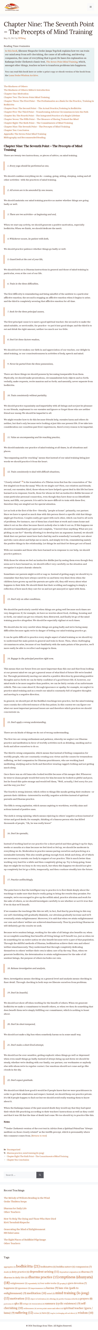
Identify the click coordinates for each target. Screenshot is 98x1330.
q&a (18, 1303)
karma (52, 1288)
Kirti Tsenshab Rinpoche (17, 1222)
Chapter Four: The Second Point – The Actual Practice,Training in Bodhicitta (42, 108)
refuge (27, 1304)
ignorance (24, 1288)
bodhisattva (48, 1266)
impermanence (38, 1288)
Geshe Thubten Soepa (15, 1201)
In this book (11, 50)
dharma (87, 1271)
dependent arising (44, 1272)
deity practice (20, 1271)
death (7, 1272)
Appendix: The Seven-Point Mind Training (25, 133)
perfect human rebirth (69, 1299)
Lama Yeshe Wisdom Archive (23, 75)
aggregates (10, 1267)
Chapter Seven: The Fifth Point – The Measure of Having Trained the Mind (41, 119)
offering (53, 1299)
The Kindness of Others (16, 86)
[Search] (40, 1175)
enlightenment (18, 1283)
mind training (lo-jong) (33, 1153)
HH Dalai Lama (11, 1232)
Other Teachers (12, 1212)
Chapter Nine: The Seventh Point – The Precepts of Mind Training (37, 126)
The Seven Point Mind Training (61, 61)
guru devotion (77, 1283)
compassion (83, 1266)
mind (51, 1293)
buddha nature (65, 1266)
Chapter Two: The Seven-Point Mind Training (27, 97)
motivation (20, 1298)
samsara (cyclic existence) (63, 1303)
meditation (36, 1293)
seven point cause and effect (50, 1308)
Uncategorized (13, 1149)
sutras (37, 1313)
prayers (86, 1298)
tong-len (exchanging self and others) (63, 1313)
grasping (64, 1284)
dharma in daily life (16, 1277)
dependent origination (70, 1272)
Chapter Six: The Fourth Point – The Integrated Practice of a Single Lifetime (42, 115)
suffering (24, 1313)
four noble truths (49, 1283)
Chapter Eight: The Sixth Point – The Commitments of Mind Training (38, 122)
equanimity (34, 1283)
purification (9, 1304)
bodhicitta (28, 1266)
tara (46, 1312)
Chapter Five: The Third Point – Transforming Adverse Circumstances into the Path (46, 111)
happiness (10, 1288)
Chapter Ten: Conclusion (16, 130)
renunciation (38, 1304)
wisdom (85, 1313)
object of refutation (39, 1299)
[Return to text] (39, 1135)
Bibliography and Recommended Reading (25, 137)
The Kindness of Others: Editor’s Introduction (27, 90)
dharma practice (14, 1153)
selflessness (29, 1308)
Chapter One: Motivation (16, 93)
